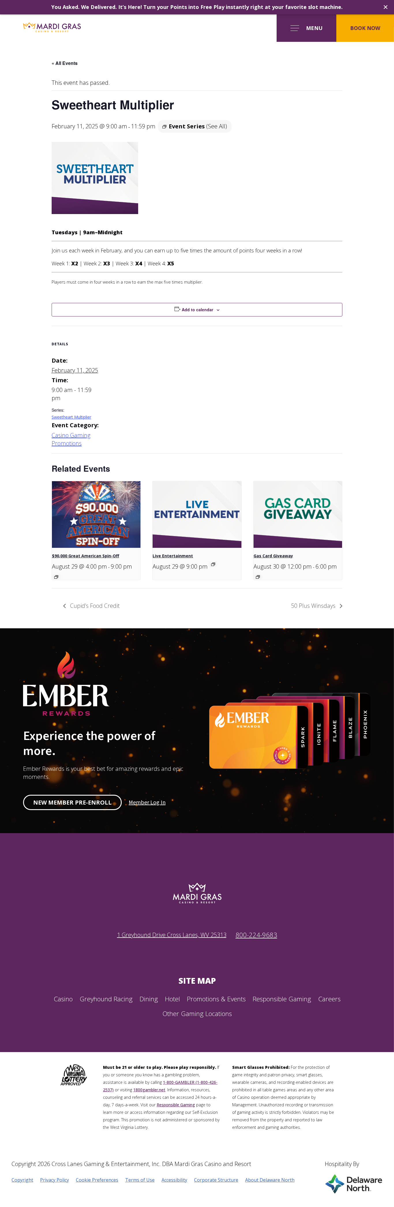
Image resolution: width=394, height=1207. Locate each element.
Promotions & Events (216, 999)
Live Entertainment (173, 555)
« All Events (65, 63)
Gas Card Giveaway (273, 555)
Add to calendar (197, 309)
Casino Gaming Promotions (71, 439)
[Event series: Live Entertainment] (213, 564)
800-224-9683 (256, 934)
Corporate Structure (216, 1179)
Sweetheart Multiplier (71, 417)
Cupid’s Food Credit (94, 606)
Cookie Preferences (97, 1179)
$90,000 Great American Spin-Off (85, 555)
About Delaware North (269, 1179)
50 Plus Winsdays (314, 606)
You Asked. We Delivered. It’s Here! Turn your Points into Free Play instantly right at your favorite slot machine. (197, 6)
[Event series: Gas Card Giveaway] (258, 577)
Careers (329, 999)
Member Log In (147, 803)
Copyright (22, 1179)
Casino (63, 999)
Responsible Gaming (282, 999)
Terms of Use (140, 1179)
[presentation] (96, 514)
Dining (149, 999)
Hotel (172, 999)
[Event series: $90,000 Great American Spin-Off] (56, 577)
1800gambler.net (149, 1089)
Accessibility (174, 1179)
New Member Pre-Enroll (72, 802)
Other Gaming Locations (197, 1013)
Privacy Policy (54, 1179)
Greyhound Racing (106, 999)
